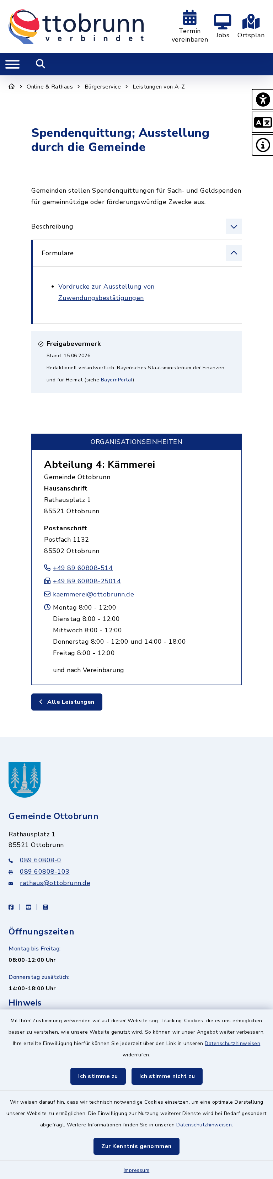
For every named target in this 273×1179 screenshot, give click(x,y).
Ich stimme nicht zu (167, 1076)
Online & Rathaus (50, 87)
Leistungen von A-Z (159, 87)
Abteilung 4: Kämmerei (99, 464)
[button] (262, 99)
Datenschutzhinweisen (232, 1043)
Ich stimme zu (98, 1076)
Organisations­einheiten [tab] (136, 442)
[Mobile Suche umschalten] (41, 64)
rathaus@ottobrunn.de (55, 883)
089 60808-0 (40, 860)
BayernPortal (117, 379)
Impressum (137, 1170)
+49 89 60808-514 (83, 568)
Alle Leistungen (70, 702)
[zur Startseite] (76, 27)
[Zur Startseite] (12, 86)
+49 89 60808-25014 (87, 581)
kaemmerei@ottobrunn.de (93, 594)
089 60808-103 (45, 871)
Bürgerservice (103, 87)
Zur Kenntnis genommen (136, 1146)
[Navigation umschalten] (12, 64)
